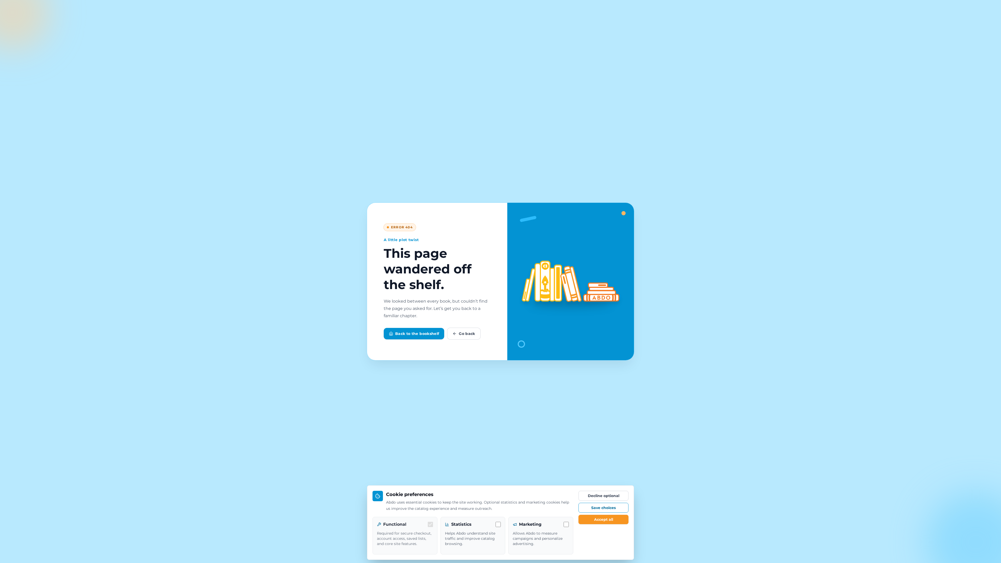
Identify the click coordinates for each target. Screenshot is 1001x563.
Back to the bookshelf (417, 333)
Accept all (603, 519)
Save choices (603, 507)
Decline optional (603, 495)
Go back (467, 333)
